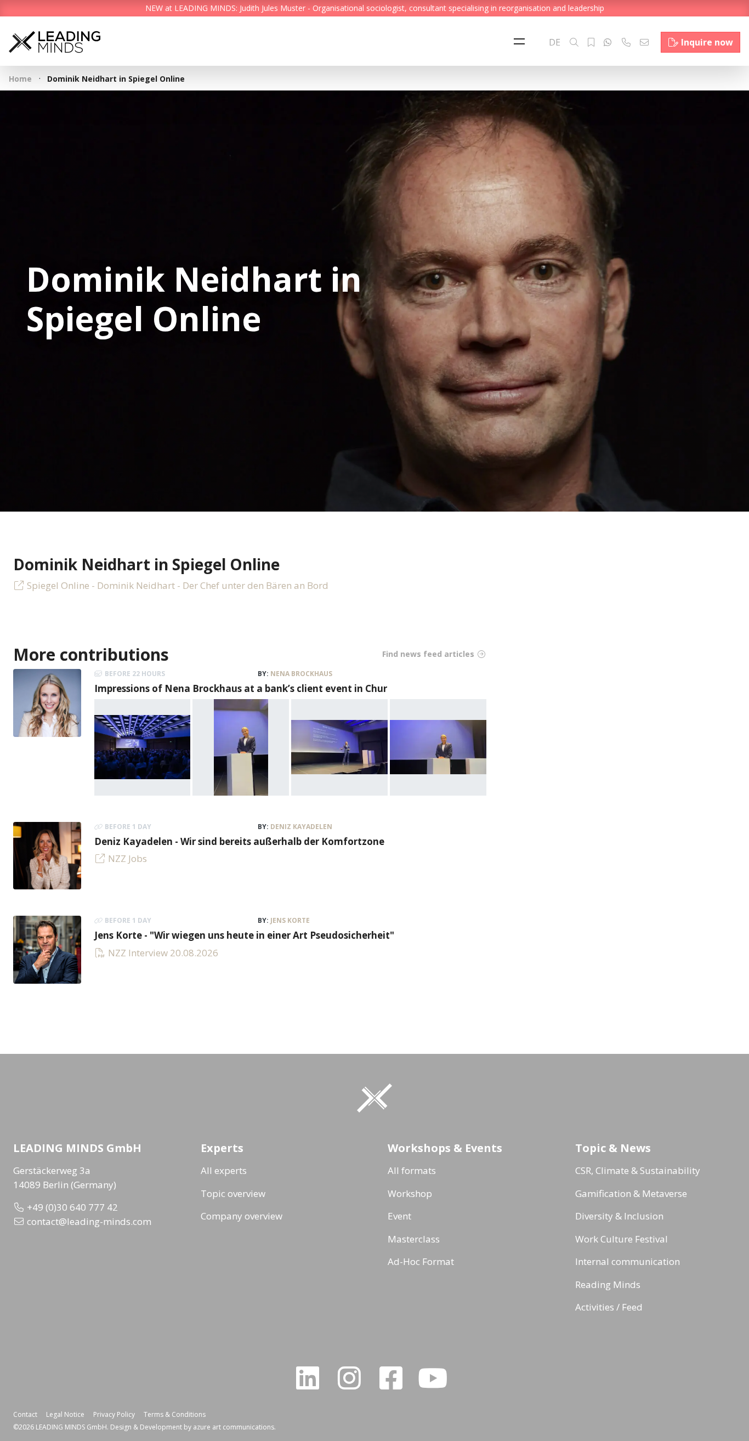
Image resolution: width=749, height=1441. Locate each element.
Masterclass (414, 1239)
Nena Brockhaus (301, 673)
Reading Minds (607, 1284)
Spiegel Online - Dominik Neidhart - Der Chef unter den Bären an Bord (177, 585)
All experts (224, 1170)
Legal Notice (65, 1414)
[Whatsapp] (607, 42)
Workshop (410, 1193)
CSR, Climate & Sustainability (637, 1170)
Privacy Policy (114, 1414)
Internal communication (627, 1261)
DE (554, 42)
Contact (25, 1414)
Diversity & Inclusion (619, 1216)
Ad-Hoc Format (421, 1261)
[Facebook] (395, 1378)
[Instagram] (353, 1378)
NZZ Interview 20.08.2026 (163, 952)
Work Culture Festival (621, 1239)
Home (20, 78)
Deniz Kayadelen (301, 826)
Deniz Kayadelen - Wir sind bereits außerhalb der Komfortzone (239, 841)
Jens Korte (290, 920)
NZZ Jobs (127, 858)
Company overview (241, 1216)
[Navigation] (522, 42)
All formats (412, 1170)
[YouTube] (437, 1378)
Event (399, 1216)
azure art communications (233, 1427)
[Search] (574, 42)
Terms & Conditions (175, 1414)
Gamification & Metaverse (631, 1193)
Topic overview (233, 1193)
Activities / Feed (609, 1307)
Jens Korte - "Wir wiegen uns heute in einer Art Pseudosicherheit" (244, 935)
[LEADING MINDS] (54, 41)
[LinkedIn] (312, 1378)
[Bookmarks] (591, 42)
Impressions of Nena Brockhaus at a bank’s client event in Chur (240, 688)
